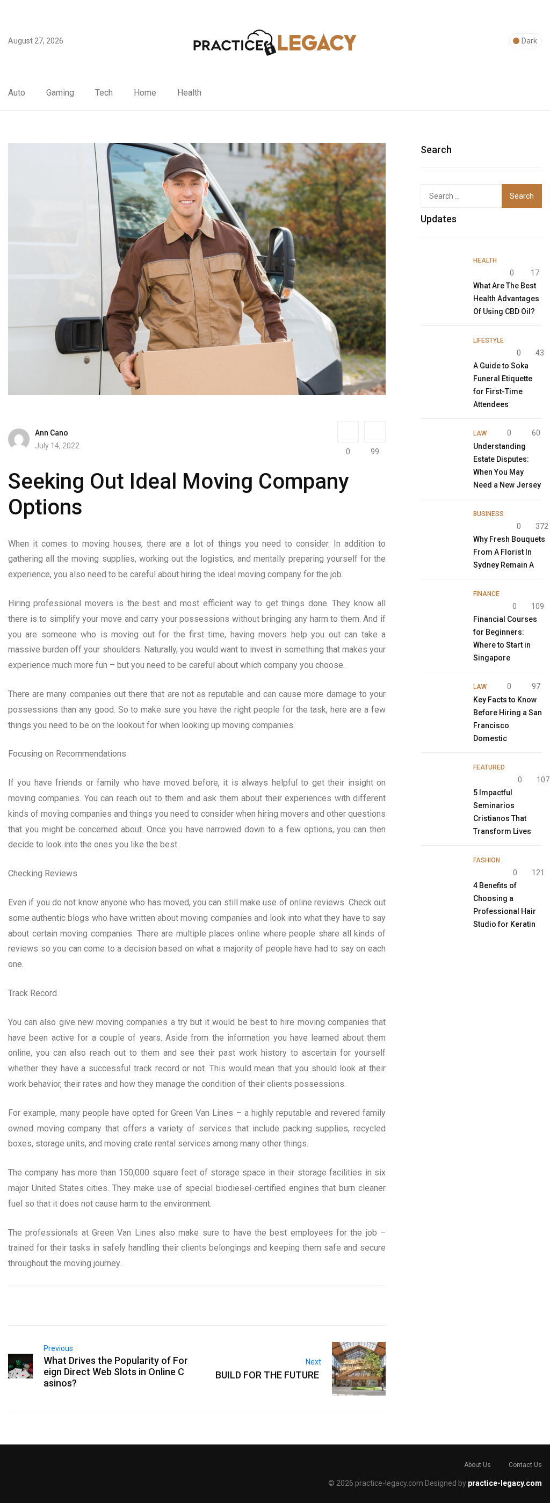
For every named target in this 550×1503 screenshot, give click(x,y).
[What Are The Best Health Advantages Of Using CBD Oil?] (441, 274)
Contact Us (525, 1465)
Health (189, 93)
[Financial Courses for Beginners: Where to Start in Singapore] (441, 608)
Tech (104, 93)
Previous (58, 1348)
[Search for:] (469, 196)
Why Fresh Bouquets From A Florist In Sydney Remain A (509, 552)
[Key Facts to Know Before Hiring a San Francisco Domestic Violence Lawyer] (441, 701)
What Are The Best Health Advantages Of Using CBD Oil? (506, 298)
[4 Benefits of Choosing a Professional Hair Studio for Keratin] (441, 874)
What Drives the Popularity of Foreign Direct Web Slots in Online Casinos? (116, 1372)
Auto (16, 93)
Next (313, 1361)
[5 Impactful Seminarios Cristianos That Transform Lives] (441, 781)
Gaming (60, 93)
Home (145, 93)
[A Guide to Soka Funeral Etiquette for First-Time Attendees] (441, 354)
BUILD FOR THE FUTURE (268, 1375)
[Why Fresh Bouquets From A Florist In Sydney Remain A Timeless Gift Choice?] (441, 528)
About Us (477, 1465)
